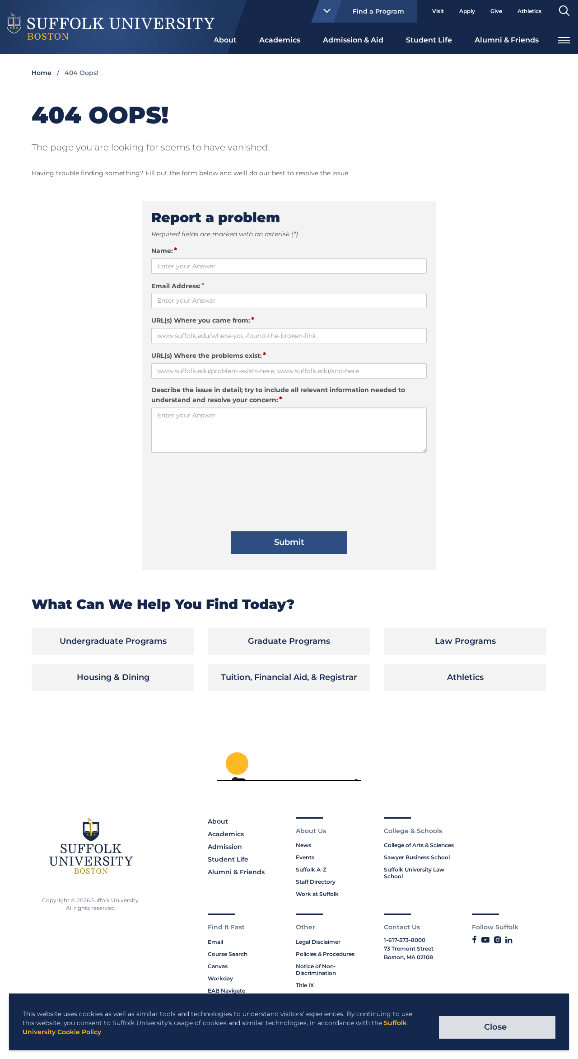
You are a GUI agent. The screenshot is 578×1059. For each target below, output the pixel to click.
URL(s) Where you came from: (202, 319)
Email (215, 941)
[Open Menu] (564, 39)
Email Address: (175, 286)
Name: (164, 250)
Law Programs (465, 641)
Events (305, 857)
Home (41, 73)
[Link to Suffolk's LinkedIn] (508, 940)
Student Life (429, 40)
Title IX (305, 985)
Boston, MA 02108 (408, 957)
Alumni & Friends (507, 40)
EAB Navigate (226, 990)
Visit (438, 11)
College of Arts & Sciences (419, 845)
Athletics (529, 11)
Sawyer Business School (417, 857)
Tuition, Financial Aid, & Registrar (289, 677)
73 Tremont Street (409, 948)
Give (496, 11)
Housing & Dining (113, 677)
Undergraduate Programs (113, 641)
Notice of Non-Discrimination (316, 969)
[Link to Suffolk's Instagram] (497, 940)
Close (495, 1027)
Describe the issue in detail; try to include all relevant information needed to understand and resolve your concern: (278, 395)
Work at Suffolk (317, 893)
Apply (467, 11)
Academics (279, 40)
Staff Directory (316, 881)
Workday (220, 978)
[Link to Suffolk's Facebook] (474, 940)
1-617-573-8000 (404, 940)
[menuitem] (225, 39)
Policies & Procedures (325, 954)
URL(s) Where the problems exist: (208, 355)
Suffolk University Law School (414, 873)
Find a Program (378, 11)
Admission (225, 847)
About (225, 40)
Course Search (227, 954)
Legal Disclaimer (318, 941)
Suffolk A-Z (311, 869)
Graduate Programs (289, 641)
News (303, 845)
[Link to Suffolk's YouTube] (485, 940)
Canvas (218, 966)
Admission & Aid (353, 40)
